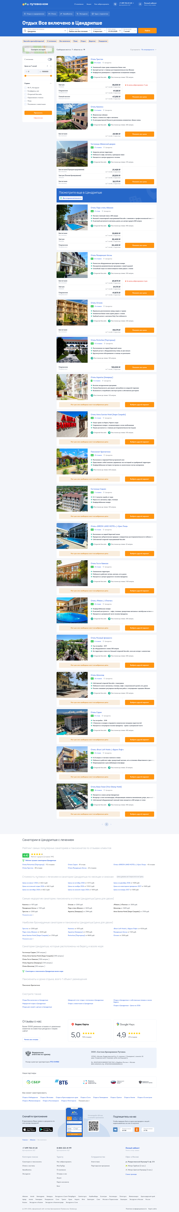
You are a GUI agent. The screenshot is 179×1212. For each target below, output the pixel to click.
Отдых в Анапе (129, 1097)
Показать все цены (139, 97)
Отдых (83, 41)
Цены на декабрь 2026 (122, 883)
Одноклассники (141, 1129)
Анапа (31, 1199)
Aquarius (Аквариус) (75, 932)
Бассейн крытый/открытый (34, 41)
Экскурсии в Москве (136, 1199)
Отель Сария (96, 712)
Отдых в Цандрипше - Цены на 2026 (127, 1005)
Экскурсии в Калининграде (54, 1202)
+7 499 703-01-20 (29, 1148)
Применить (38, 113)
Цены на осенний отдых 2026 (33, 886)
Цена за (36, 66)
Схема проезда (131, 1174)
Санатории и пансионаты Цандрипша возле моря (44, 971)
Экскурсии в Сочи (72, 1202)
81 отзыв (97, 716)
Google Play (43, 1128)
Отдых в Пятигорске (68, 1101)
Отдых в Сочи (85, 1097)
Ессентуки (103, 1196)
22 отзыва (97, 418)
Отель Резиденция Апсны (101, 255)
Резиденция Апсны (120, 932)
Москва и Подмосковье (110, 1199)
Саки (98, 1199)
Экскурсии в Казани (36, 1202)
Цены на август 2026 (30, 883)
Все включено (65, 41)
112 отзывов (98, 343)
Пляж (75, 41)
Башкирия (123, 1199)
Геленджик (38, 1199)
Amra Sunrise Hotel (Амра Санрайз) (35, 935)
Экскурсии (26, 1174)
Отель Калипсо (97, 107)
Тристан (25, 928)
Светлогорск (82, 1196)
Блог (58, 1186)
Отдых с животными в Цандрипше (80, 1003)
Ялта (83, 1199)
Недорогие (103, 41)
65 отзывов (98, 259)
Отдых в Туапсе (116, 1097)
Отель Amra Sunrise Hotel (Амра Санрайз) (108, 414)
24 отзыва (97, 567)
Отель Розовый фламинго (101, 638)
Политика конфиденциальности (136, 1209)
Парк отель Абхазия (29, 932)
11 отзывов (97, 492)
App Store (25, 1128)
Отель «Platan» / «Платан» (102, 601)
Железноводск (133, 1196)
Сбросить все (38, 118)
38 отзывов (98, 790)
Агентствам (95, 1162)
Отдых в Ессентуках (144, 1097)
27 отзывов (98, 147)
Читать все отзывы (31, 1039)
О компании (78, 4)
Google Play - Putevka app (93, 1123)
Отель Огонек (97, 303)
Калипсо (71, 928)
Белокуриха (40, 1196)
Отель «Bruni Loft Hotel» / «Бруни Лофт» (107, 749)
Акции (89, 4)
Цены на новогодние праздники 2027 (127, 886)
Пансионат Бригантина (100, 452)
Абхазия (25, 1196)
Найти (147, 30)
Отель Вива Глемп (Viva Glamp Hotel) (106, 787)
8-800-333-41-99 (64, 1148)
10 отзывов (98, 306)
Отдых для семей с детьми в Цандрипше (37, 1007)
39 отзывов (98, 455)
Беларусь (50, 1196)
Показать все (27, 915)
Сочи (57, 1199)
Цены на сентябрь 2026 (31, 890)
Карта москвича (63, 1182)
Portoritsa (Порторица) (76, 935)
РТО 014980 (54, 1062)
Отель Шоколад (97, 675)
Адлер (24, 1199)
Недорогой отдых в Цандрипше (34, 1003)
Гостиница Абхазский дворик (103, 144)
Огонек (116, 935)
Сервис (27, 83)
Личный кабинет (133, 1148)
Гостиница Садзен (98, 489)
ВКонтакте (117, 1129)
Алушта (77, 1199)
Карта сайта (152, 1209)
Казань (24, 1202)
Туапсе (64, 1199)
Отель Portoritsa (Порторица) (103, 340)
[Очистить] (65, 30)
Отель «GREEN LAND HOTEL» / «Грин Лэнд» (109, 526)
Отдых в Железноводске (31, 1101)
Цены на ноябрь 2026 (76, 886)
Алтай (32, 1196)
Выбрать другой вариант (139, 405)
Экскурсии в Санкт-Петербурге (65, 1196)
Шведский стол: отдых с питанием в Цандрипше (85, 1000)
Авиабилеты (26, 1170)
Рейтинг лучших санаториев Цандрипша (40, 860)
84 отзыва (97, 62)
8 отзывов (97, 641)
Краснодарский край (148, 1196)
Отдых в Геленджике (100, 1097)
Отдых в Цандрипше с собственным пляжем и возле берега (133, 1001)
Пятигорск (123, 1196)
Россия (148, 1199)
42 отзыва (97, 604)
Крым (70, 1199)
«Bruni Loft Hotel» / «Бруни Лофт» (126, 928)
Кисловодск (113, 1196)
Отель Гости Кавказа (99, 563)
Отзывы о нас (62, 1174)
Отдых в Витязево (46, 1097)
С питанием (51, 41)
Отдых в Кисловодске (51, 1101)
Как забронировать (101, 4)
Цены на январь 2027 (121, 890)
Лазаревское (49, 1199)
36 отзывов (98, 678)
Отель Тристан (97, 59)
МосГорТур (61, 1166)
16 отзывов (97, 110)
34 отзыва (97, 753)
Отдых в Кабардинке (30, 1097)
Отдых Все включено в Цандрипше (35, 1000)
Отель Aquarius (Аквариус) (102, 377)
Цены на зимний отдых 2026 (78, 890)
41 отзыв (97, 211)
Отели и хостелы (28, 1166)
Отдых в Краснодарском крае (67, 1097)
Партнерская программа (100, 1166)
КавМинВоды (93, 1196)
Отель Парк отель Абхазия (102, 208)
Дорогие (92, 41)
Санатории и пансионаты (32, 1162)
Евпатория (90, 1199)
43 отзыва (97, 529)
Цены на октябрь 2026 (76, 883)
